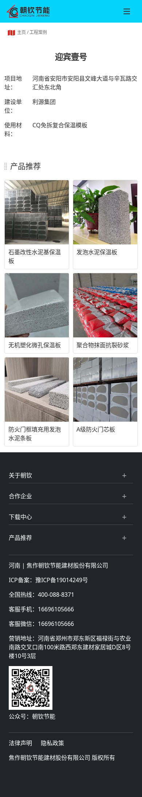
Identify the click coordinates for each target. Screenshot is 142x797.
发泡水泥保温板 (96, 252)
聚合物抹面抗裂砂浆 (102, 345)
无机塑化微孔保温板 (34, 345)
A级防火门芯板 (95, 429)
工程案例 (38, 32)
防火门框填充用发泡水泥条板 (34, 433)
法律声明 (20, 743)
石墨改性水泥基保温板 (34, 256)
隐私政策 (52, 743)
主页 (21, 32)
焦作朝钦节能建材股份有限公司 (67, 565)
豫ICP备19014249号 (61, 580)
